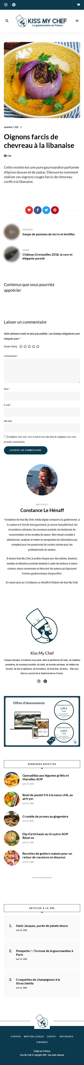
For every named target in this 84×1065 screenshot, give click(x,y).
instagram (6, 5)
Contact (51, 1036)
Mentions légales (34, 1036)
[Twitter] (46, 210)
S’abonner (42, 1042)
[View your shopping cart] (78, 5)
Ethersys (46, 1051)
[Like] (29, 210)
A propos (16, 1036)
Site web (8, 421)
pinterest (14, 5)
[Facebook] (38, 210)
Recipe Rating (10, 346)
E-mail (7, 405)
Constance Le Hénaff (42, 510)
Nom (7, 389)
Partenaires (66, 1036)
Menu (77, 21)
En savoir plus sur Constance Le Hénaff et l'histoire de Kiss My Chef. (42, 582)
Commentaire (11, 356)
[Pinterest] (55, 210)
